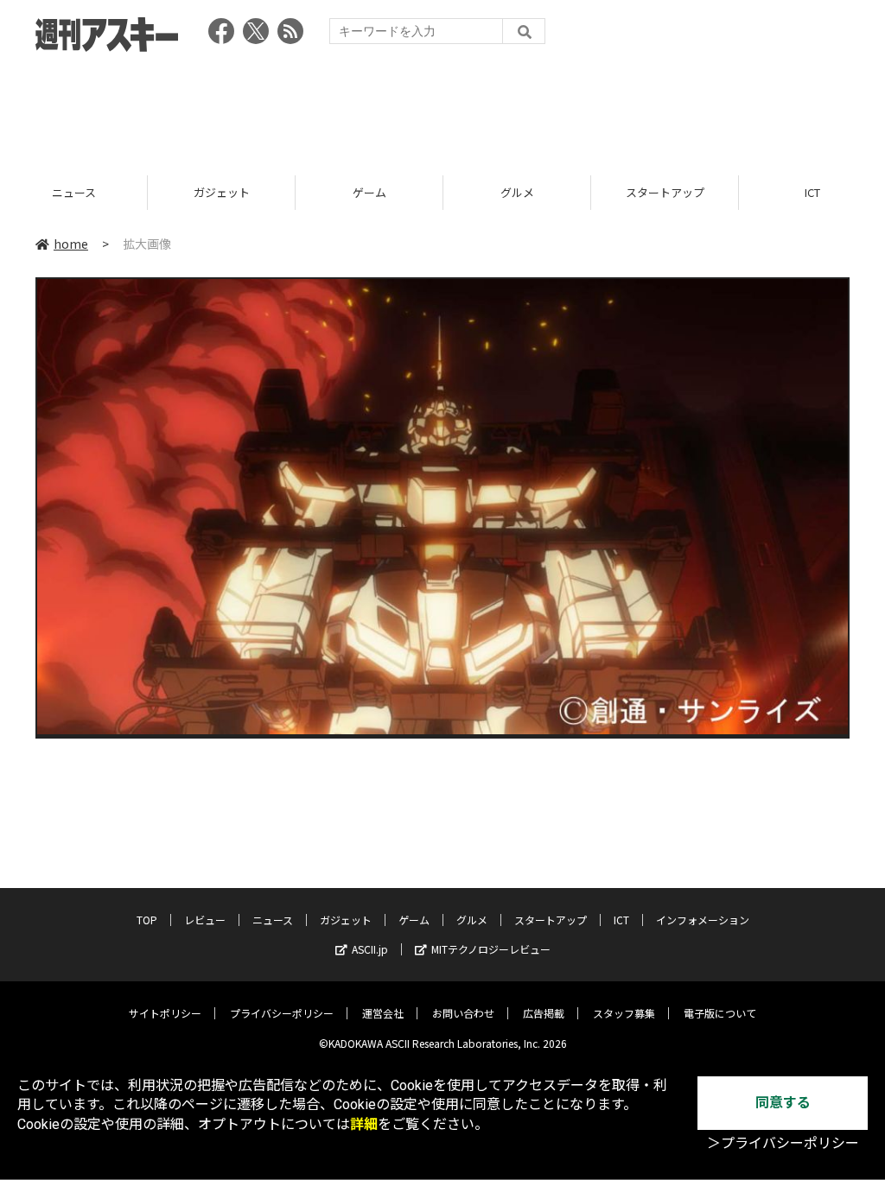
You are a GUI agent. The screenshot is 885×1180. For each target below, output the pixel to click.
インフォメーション (702, 919)
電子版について (720, 1013)
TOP (147, 919)
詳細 (364, 1124)
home (71, 243)
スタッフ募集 (624, 1013)
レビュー (205, 919)
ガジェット (74, 192)
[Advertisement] (442, 108)
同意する (783, 1102)
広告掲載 (543, 1013)
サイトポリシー (165, 1013)
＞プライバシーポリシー (783, 1143)
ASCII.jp (370, 949)
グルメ (369, 192)
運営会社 (383, 1013)
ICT (664, 192)
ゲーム (222, 192)
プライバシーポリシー (282, 1013)
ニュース (272, 919)
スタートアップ (517, 192)
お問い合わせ (463, 1013)
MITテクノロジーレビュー (491, 949)
